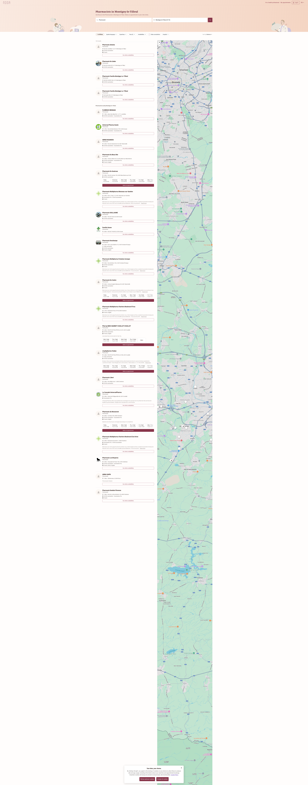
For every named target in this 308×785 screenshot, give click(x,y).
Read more (144, 203)
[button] (211, 440)
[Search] (210, 20)
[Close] (181, 768)
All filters (100, 34)
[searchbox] (124, 20)
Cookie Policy (174, 775)
